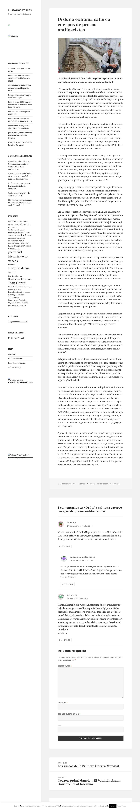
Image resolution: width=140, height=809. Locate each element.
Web (60, 725)
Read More (121, 806)
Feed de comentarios (16, 363)
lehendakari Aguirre (16, 292)
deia (22, 235)
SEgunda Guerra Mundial (18, 302)
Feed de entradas (15, 358)
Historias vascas (20, 10)
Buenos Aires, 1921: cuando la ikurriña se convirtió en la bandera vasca (20, 104)
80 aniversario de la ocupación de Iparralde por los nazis (19, 88)
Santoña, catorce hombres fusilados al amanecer (19, 186)
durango (28, 235)
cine (28, 233)
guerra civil (15, 252)
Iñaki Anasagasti (27, 287)
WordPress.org (14, 367)
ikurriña (19, 287)
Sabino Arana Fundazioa (17, 300)
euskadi (22, 238)
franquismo (19, 246)
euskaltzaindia (13, 241)
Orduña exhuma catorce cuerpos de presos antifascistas (18, 166)
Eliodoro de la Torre (14, 238)
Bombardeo (12, 227)
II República (12, 287)
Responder (64, 546)
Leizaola (27, 292)
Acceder (11, 354)
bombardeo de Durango (16, 230)
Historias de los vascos (20, 278)
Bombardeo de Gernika (17, 232)
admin (82, 484)
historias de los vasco (15, 276)
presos (16, 295)
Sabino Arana (13, 297)
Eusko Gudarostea (13, 243)
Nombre (62, 702)
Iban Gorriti (17, 283)
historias (11, 264)
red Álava (21, 295)
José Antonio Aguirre (14, 289)
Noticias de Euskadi (16, 338)
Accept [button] (113, 806)
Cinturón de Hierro (14, 235)
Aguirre (11, 221)
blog (29, 224)
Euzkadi (22, 243)
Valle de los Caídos (13, 305)
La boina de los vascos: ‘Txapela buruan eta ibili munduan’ (19, 176)
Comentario (65, 666)
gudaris (17, 249)
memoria (11, 295)
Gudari (11, 248)
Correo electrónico (69, 714)
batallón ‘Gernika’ (14, 225)
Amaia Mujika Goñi (21, 221)
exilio (27, 243)
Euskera (21, 241)
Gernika (27, 246)
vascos (23, 305)
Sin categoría (114, 484)
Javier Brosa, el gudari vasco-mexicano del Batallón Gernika (20, 135)
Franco (11, 246)
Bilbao (23, 224)
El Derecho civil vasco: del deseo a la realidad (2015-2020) (19, 78)
